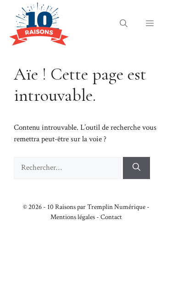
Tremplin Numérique (116, 207)
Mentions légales (72, 217)
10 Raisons (61, 207)
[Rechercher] (136, 168)
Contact (111, 217)
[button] (124, 24)
